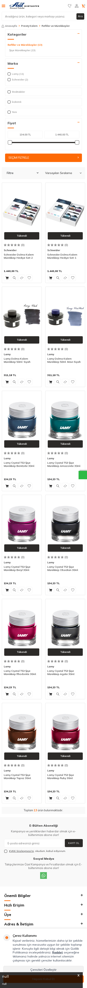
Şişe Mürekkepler (22, 50)
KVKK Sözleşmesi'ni (21, 851)
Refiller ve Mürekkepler (25, 44)
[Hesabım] (76, 6)
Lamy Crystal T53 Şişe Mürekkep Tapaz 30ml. (17, 776)
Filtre (10, 173)
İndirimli (16, 101)
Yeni (14, 112)
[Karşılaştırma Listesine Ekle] (22, 278)
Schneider (10, 250)
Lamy (7, 354)
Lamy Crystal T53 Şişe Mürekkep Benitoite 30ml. (19, 464)
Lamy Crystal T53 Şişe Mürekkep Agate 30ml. (61, 672)
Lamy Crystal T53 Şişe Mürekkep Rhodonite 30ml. (20, 672)
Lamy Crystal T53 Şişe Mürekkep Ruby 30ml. (60, 776)
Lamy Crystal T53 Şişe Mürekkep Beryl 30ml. (17, 568)
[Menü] (3, 6)
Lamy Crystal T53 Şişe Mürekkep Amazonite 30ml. (64, 464)
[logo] (25, 6)
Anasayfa (11, 25)
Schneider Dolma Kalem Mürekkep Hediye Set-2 (19, 256)
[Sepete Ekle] (7, 278)
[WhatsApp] (43, 875)
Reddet (57, 952)
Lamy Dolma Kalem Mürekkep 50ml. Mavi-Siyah (64, 360)
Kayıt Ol (73, 843)
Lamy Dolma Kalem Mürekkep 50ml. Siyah (17, 360)
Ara (80, 16)
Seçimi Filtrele (18, 157)
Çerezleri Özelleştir (43, 970)
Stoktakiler (18, 91)
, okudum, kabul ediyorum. (37, 851)
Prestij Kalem (29, 25)
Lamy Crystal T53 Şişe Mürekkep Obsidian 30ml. (63, 568)
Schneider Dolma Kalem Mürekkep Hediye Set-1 (62, 256)
